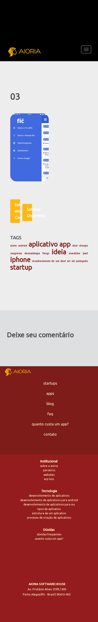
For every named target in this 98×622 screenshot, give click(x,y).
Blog (50, 404)
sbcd (63, 261)
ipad (85, 253)
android (22, 245)
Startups (50, 383)
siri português (80, 261)
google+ (62, 559)
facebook (42, 559)
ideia (59, 252)
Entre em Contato (17, 211)
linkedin (52, 559)
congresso (16, 253)
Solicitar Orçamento (29, 212)
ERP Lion (49, 479)
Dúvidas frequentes (49, 534)
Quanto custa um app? (50, 424)
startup (21, 267)
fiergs (45, 253)
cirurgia (83, 245)
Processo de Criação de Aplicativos (49, 517)
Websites (49, 474)
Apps (50, 393)
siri (68, 261)
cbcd (74, 245)
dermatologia (32, 253)
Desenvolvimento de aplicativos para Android (49, 500)
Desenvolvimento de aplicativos (49, 495)
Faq (50, 414)
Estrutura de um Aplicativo (49, 513)
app (65, 244)
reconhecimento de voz (45, 261)
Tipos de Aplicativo (49, 508)
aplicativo (43, 244)
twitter (32, 559)
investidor (74, 253)
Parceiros (49, 470)
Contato (50, 434)
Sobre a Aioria (49, 465)
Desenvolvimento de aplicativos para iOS (49, 504)
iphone (20, 259)
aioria (13, 245)
